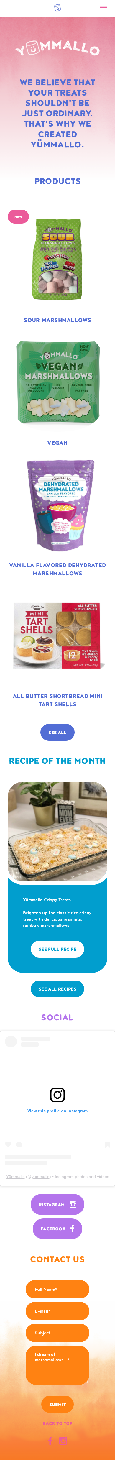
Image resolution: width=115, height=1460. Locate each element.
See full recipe (57, 949)
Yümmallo (15, 1176)
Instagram (52, 1204)
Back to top (58, 1423)
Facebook (54, 1228)
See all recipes (57, 989)
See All (57, 732)
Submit (57, 1404)
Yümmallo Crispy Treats (47, 899)
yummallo (41, 1176)
